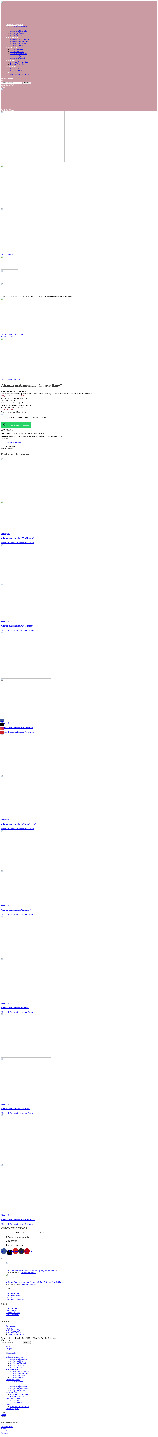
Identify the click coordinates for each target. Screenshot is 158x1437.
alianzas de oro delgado (35, 436)
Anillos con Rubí (16, 50)
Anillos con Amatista (17, 58)
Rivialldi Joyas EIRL (13, 1330)
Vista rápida (5, 534)
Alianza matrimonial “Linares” (16, 910)
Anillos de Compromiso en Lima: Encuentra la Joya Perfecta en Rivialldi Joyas (34, 1282)
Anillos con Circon (17, 1361)
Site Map (9, 1328)
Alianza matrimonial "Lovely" (12, 379)
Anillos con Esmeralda (18, 54)
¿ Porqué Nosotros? (13, 1313)
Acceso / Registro (12, 1409)
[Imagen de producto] (26, 532)
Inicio (3, 297)
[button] (1, 1435)
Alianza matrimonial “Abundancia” (18, 1219)
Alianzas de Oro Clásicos (19, 39)
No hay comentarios (28, 1273)
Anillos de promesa (17, 1365)
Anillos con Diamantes (18, 27)
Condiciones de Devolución (16, 1299)
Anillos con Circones (18, 29)
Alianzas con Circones (18, 43)
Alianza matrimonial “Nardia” (15, 1108)
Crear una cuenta (7, 1427)
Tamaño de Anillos (12, 1315)
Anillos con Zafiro (17, 52)
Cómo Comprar (11, 1311)
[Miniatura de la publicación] (10, 1269)
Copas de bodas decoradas (19, 74)
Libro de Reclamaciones (16, 1334)
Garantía (9, 1297)
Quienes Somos (11, 1308)
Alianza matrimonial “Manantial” (17, 727)
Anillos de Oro (15, 68)
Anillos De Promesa (17, 33)
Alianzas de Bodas (14, 297)
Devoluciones (11, 1326)
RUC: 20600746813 (13, 1332)
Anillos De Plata (16, 35)
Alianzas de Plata (16, 45)
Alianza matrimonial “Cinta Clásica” (18, 824)
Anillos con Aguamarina (19, 56)
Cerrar (3, 1415)
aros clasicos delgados (54, 436)
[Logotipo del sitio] (12, 21)
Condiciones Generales (14, 1293)
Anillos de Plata (16, 70)
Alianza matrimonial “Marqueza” (17, 626)
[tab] (81, 442)
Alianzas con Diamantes (19, 41)
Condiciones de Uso (13, 1295)
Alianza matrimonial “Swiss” (15, 1007)
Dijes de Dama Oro (17, 64)
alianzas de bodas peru (17, 436)
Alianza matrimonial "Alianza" (12, 334)
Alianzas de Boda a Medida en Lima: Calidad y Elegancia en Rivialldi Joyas (33, 1271)
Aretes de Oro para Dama (19, 62)
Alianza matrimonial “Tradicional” (17, 538)
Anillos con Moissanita (18, 31)
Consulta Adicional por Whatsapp (17, 426)
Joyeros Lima (10, 1317)
